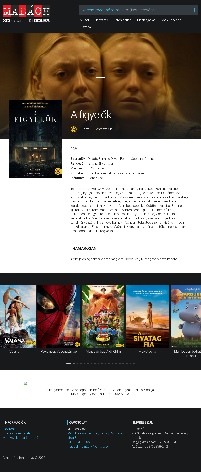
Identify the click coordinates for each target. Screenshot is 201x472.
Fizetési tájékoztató (17, 433)
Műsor (84, 20)
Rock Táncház (171, 20)
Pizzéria (85, 27)
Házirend (9, 429)
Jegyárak (101, 20)
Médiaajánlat (146, 20)
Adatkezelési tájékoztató (20, 438)
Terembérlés (122, 20)
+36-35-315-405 (78, 442)
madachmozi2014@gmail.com (89, 446)
